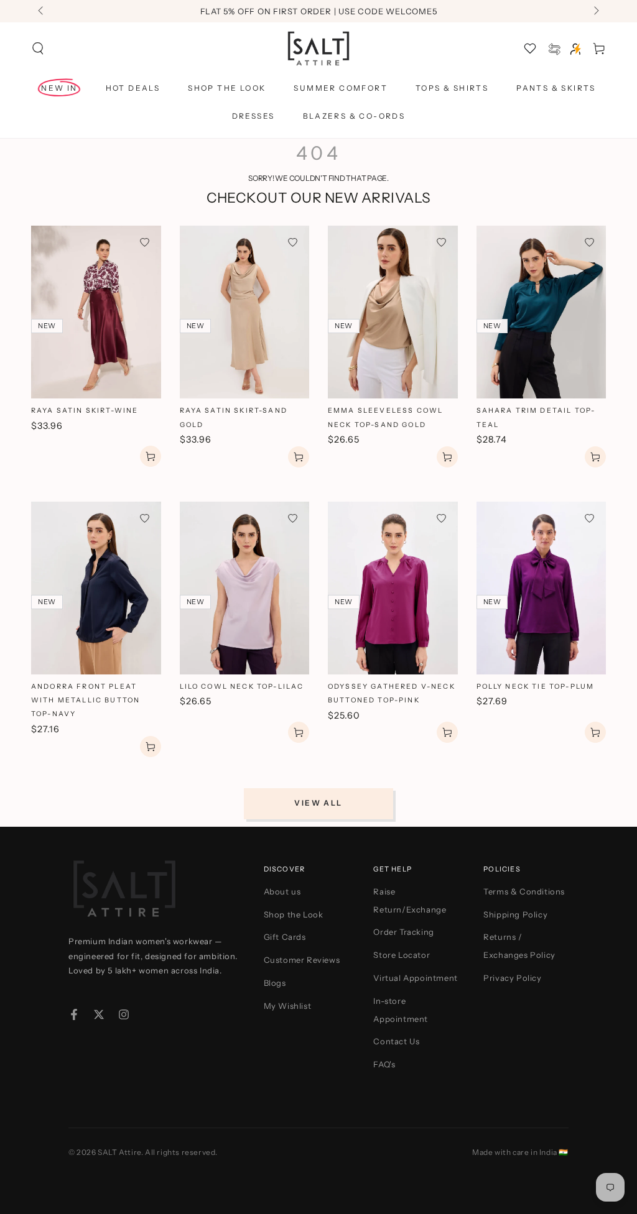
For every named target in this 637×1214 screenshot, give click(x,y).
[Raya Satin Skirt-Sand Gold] (245, 312)
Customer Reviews (302, 960)
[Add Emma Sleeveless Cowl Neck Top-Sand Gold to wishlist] (441, 242)
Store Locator (401, 955)
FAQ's (384, 1064)
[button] (38, 48)
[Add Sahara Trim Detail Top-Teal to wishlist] (589, 242)
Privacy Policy (512, 978)
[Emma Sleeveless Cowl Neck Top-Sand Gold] (393, 312)
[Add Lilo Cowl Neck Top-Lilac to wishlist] (292, 518)
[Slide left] (41, 11)
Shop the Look (293, 914)
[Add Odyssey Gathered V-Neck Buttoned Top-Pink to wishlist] (441, 518)
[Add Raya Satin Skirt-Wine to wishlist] (144, 242)
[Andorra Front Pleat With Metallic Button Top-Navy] (96, 588)
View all (318, 802)
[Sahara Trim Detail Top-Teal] (542, 312)
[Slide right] (595, 11)
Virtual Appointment (415, 978)
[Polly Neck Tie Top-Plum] (542, 588)
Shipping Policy (515, 914)
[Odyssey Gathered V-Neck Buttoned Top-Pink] (393, 588)
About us (282, 891)
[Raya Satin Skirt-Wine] (96, 312)
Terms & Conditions (524, 891)
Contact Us (396, 1041)
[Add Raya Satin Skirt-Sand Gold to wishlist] (292, 242)
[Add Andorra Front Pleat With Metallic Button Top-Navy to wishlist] (144, 518)
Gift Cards (285, 937)
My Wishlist (288, 1006)
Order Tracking (403, 932)
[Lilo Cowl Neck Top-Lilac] (245, 588)
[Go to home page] (318, 48)
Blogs (275, 983)
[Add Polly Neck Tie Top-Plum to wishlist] (589, 518)
